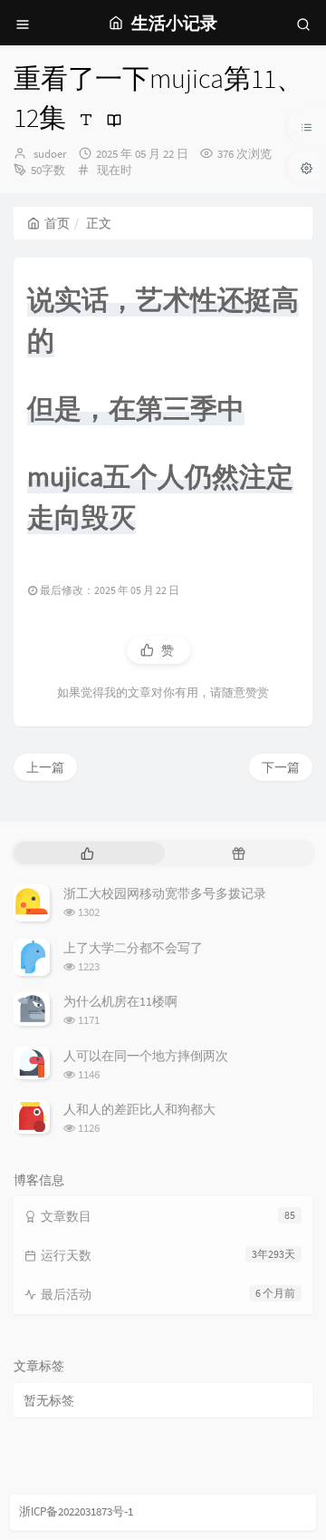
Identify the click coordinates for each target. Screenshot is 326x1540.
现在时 (114, 170)
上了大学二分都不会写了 (133, 948)
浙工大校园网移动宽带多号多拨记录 (164, 893)
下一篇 (281, 767)
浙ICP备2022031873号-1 (76, 1511)
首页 (57, 223)
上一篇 (45, 767)
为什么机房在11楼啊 (120, 1001)
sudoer (50, 153)
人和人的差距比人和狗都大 (139, 1109)
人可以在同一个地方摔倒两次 (145, 1056)
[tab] (87, 853)
